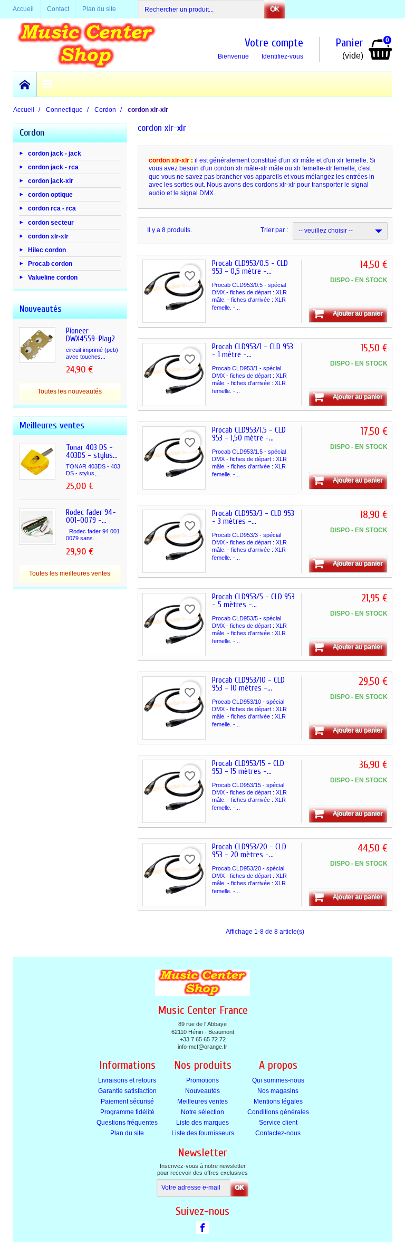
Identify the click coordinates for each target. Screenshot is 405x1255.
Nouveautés (202, 1091)
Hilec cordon (47, 250)
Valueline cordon (53, 277)
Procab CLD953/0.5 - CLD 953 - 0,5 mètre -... (250, 267)
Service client (278, 1122)
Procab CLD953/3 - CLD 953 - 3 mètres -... (253, 517)
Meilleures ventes (202, 1101)
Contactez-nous (278, 1133)
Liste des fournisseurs (202, 1133)
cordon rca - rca (52, 208)
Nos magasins (277, 1091)
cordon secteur (51, 222)
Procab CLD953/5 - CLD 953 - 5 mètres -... (253, 600)
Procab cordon (50, 263)
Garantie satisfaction (127, 1091)
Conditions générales (278, 1112)
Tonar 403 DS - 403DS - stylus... (92, 451)
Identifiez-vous (282, 56)
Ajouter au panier (357, 313)
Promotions (202, 1080)
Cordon (32, 132)
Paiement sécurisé (127, 1101)
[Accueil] (25, 84)
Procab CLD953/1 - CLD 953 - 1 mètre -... (252, 350)
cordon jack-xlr (50, 181)
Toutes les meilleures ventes (69, 573)
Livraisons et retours (127, 1080)
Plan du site (127, 1133)
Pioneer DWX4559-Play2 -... (90, 339)
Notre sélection (202, 1112)
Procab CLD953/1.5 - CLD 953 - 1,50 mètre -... (249, 434)
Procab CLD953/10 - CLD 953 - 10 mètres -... (248, 684)
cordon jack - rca (53, 166)
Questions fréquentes (127, 1122)
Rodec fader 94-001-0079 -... (91, 516)
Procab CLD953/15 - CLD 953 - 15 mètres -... (248, 767)
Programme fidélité (127, 1112)
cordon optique (50, 194)
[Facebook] (202, 1227)
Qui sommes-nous (278, 1080)
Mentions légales (278, 1101)
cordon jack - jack (54, 153)
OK (274, 9)
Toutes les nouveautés (69, 391)
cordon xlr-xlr (48, 235)
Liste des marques (202, 1122)
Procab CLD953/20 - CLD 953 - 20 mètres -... (249, 850)
